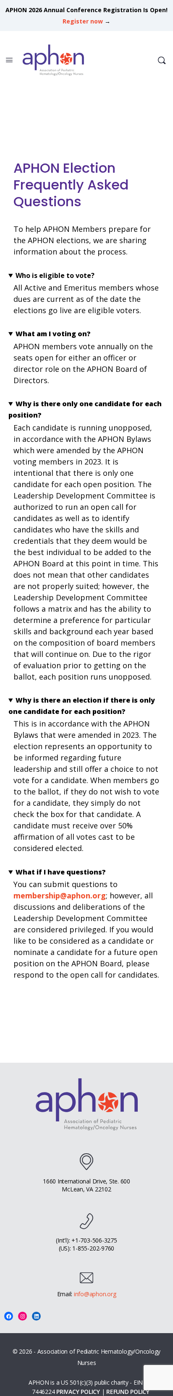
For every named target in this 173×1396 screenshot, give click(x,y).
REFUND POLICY (127, 1392)
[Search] (162, 60)
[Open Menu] (9, 59)
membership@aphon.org (59, 895)
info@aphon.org (95, 1294)
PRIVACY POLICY (78, 1392)
